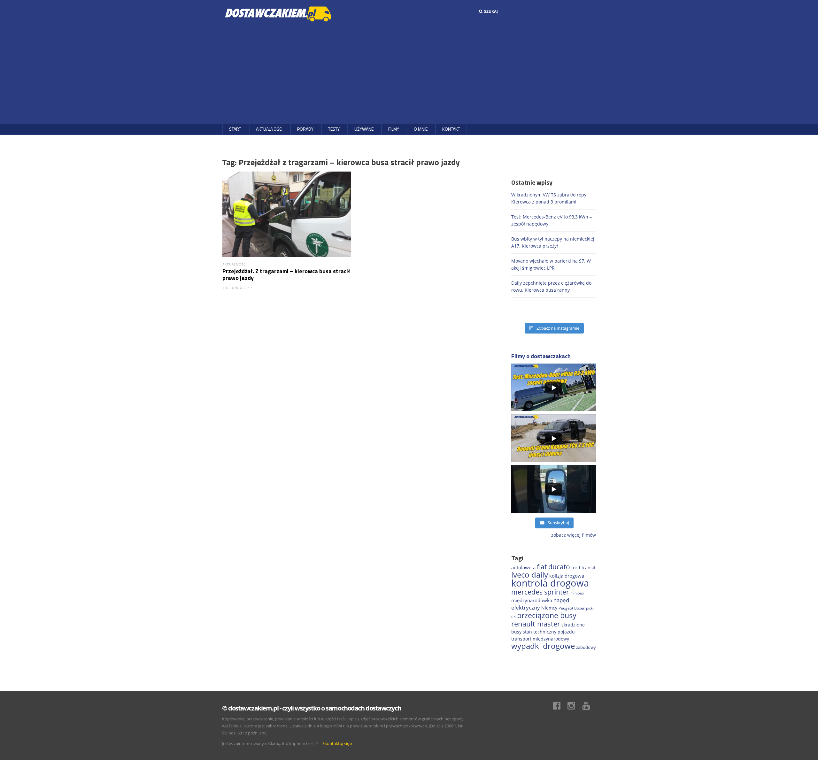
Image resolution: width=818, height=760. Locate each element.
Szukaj (491, 11)
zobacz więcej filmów (573, 535)
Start (235, 129)
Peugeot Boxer (572, 608)
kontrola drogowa (550, 583)
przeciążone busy (546, 615)
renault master (535, 624)
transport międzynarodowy (540, 639)
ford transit (583, 567)
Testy (334, 129)
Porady (305, 129)
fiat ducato (553, 566)
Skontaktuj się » (337, 743)
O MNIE (421, 129)
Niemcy (549, 608)
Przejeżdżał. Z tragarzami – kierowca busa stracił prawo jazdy (286, 274)
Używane (364, 129)
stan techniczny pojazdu (549, 632)
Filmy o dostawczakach (541, 356)
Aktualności (269, 129)
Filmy (393, 129)
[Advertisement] (409, 72)
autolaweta (523, 567)
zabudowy (586, 647)
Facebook (560, 706)
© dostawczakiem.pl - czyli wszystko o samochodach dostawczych (311, 708)
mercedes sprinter (540, 591)
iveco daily (529, 574)
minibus (577, 593)
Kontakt (451, 129)
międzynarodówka (531, 600)
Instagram (574, 706)
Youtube (589, 706)
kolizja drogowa (566, 575)
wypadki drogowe (543, 646)
